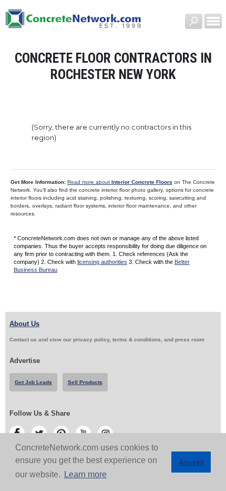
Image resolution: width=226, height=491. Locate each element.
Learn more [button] (85, 474)
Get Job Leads (33, 382)
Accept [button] (191, 462)
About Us (24, 324)
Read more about (119, 182)
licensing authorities (102, 262)
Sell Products (85, 382)
